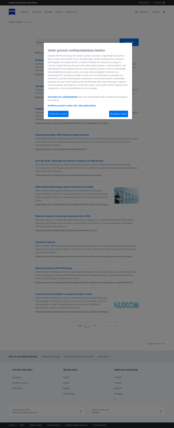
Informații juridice (87, 105)
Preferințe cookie (58, 114)
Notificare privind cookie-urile (62, 105)
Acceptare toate (119, 114)
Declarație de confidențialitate (63, 97)
